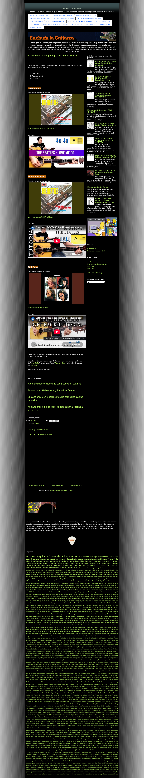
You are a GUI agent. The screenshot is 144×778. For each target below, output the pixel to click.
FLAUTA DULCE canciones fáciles (55, 21)
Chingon (112, 688)
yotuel (116, 675)
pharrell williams (53, 763)
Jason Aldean (99, 699)
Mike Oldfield (64, 712)
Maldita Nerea (49, 710)
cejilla (58, 561)
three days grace (78, 581)
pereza (103, 633)
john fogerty (71, 666)
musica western (113, 758)
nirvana (93, 559)
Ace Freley (81, 605)
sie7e (71, 636)
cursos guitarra (93, 568)
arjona (28, 561)
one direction (80, 563)
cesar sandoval (63, 734)
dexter (50, 739)
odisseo (60, 761)
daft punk (45, 609)
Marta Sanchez (109, 710)
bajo (79, 559)
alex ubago (44, 607)
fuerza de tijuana (92, 741)
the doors (29, 616)
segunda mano (62, 767)
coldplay (69, 572)
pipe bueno (61, 763)
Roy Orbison (64, 719)
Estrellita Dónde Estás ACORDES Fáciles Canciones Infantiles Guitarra (105, 200)
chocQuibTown (79, 734)
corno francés (58, 736)
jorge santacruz (38, 750)
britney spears (46, 732)
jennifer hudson (72, 747)
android (93, 728)
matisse (42, 581)
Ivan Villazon (59, 699)
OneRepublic (68, 620)
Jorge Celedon (70, 701)
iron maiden (114, 561)
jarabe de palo (88, 592)
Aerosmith (67, 616)
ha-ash (41, 576)
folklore (56, 570)
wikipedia (94, 583)
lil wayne (31, 754)
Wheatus (63, 725)
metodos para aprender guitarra (50, 758)
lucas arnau (81, 668)
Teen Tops (65, 721)
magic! (109, 668)
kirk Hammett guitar (50, 752)
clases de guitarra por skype (106, 734)
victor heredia (98, 772)
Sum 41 (48, 721)
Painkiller (67, 715)
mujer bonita (95, 758)
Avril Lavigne (102, 616)
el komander (102, 585)
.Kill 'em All (45, 616)
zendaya (108, 774)
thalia (85, 769)
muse (79, 570)
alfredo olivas (33, 728)
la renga (100, 629)
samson (112, 765)
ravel (116, 763)
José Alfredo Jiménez (77, 574)
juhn (76, 750)
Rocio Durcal (38, 719)
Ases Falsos (80, 616)
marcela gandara (76, 631)
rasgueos (88, 570)
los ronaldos (73, 668)
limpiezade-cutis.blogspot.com (97, 264)
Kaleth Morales (61, 596)
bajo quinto (55, 730)
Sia (39, 607)
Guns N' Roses (92, 581)
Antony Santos (57, 684)
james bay (47, 747)
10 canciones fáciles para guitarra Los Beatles (51, 390)
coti (74, 572)
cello (53, 734)
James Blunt (91, 699)
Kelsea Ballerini (30, 647)
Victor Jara (78, 590)
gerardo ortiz (63, 570)
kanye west (98, 750)
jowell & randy (65, 750)
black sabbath (113, 574)
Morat (36, 607)
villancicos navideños (67, 568)
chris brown (97, 607)
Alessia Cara (80, 682)
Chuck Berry (69, 642)
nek (107, 671)
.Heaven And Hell (97, 677)
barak (76, 730)
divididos (71, 625)
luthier (96, 668)
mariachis (47, 603)
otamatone (96, 761)
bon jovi (75, 607)
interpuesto (60, 745)
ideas (27, 745)
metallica (34, 563)
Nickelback (100, 649)
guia (72, 743)
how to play (111, 743)
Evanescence (90, 642)
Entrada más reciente (36, 485)
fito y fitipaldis (78, 576)
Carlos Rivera (97, 605)
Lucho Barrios (35, 649)
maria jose (48, 756)
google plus (52, 743)
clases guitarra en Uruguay (78, 660)
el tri (38, 600)
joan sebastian (72, 570)
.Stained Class (82, 679)
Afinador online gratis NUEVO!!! (51, 24)
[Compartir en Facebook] (56, 421)
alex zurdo (111, 725)
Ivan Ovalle (51, 699)
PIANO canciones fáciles (36, 21)
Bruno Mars (39, 579)
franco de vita (70, 627)
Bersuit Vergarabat (112, 616)
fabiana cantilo (47, 664)
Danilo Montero (113, 690)
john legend (58, 629)
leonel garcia (111, 600)
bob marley (39, 572)
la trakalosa (73, 611)
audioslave (75, 655)
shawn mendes (49, 576)
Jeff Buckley (98, 618)
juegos (40, 587)
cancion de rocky (51, 657)
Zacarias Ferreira (81, 725)
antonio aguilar (109, 728)
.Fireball (89, 677)
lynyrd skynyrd (103, 668)
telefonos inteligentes (45, 675)
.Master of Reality (35, 605)
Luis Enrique (43, 649)
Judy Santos (66, 704)
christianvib (113, 557)
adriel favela (104, 725)
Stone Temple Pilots (40, 721)
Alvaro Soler (114, 640)
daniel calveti (56, 625)
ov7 (93, 633)
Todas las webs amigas (95, 273)
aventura (115, 590)
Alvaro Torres (105, 682)
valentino (73, 772)
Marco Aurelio (92, 710)
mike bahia (61, 633)
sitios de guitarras (31, 769)
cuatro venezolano (86, 736)
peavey (57, 673)
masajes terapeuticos (71, 756)
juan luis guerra (86, 600)
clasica (36, 736)
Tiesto (31, 723)
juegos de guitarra (99, 592)
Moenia (76, 712)
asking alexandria (60, 655)
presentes (84, 763)
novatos (84, 594)
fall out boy (55, 664)
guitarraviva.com (30, 666)
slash (105, 673)
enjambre (33, 627)
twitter (38, 638)
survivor (64, 769)
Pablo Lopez (52, 715)
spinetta (55, 769)
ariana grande (66, 585)
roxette (91, 765)
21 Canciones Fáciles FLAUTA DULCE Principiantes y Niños (102, 78)
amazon (73, 728)
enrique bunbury (35, 583)
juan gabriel (87, 572)
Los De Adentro (113, 706)
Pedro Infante (103, 596)
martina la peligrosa (58, 756)
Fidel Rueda (106, 642)
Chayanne (100, 583)
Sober (27, 721)
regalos (52, 765)
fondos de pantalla (112, 579)
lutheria (97, 611)
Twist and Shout (60, 363)
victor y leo (115, 772)
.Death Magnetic (81, 677)
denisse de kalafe (49, 662)
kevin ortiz (66, 629)
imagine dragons (78, 592)
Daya (43, 693)
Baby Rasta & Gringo (72, 684)
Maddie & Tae (40, 710)
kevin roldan (73, 629)
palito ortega (103, 761)
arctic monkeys (83, 579)
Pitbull (110, 596)
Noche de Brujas (31, 715)
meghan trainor (54, 671)
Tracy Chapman (49, 723)
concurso (33, 609)
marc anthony (68, 594)
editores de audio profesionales (100, 625)
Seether (103, 719)
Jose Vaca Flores (100, 701)
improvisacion (33, 745)
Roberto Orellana (113, 717)
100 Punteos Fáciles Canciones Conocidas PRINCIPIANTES (103, 95)
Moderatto (71, 712)
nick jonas (43, 761)
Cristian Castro (51, 618)
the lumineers (97, 636)
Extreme (97, 642)
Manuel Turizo (73, 710)
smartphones (111, 673)
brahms (28, 732)
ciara (57, 660)
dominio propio (75, 739)
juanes (57, 565)
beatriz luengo (82, 655)
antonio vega (57, 622)
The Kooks (91, 651)
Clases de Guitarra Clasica (94, 565)
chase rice (71, 734)
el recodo (35, 576)
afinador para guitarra (107, 653)
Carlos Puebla (40, 688)
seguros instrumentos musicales (80, 767)
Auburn (64, 684)
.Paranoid (44, 605)
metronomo (114, 631)
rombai (87, 765)
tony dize (39, 772)
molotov (68, 633)
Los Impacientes (30, 708)
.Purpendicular (109, 638)
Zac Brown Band (71, 725)
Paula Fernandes (106, 715)
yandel (39, 616)
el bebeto (33, 600)
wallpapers (67, 574)
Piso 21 (77, 620)
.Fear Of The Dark (98, 603)
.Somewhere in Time (54, 605)
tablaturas (85, 557)
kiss (100, 600)
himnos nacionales (102, 743)
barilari (80, 730)
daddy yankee (109, 598)
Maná (37, 561)
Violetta (55, 725)
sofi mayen (43, 769)
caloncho (52, 732)
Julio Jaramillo (107, 644)
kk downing (65, 752)
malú (99, 754)
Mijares (58, 712)
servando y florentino (103, 767)
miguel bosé (84, 671)
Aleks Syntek (99, 640)
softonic (79, 636)
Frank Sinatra (114, 642)
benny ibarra (90, 655)
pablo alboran (79, 565)
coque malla (106, 660)
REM (81, 620)
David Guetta (64, 618)
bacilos (85, 622)
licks (109, 752)
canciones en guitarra (74, 657)
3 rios (73, 640)
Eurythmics (54, 695)
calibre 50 (51, 570)
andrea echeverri (86, 728)
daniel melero (105, 736)
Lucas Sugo (74, 708)
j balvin (93, 570)
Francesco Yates (35, 697)
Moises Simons (83, 712)
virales (28, 774)
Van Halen (87, 723)
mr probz (88, 758)
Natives (108, 712)
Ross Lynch (56, 719)
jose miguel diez (56, 750)
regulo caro (61, 581)
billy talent (102, 655)
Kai (71, 704)
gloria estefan (30, 743)
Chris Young (35, 690)
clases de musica (91, 598)
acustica (94, 725)
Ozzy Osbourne (40, 715)
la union (113, 666)
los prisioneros (52, 631)
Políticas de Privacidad (36, 27)
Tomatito (42, 723)
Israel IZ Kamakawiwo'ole (40, 699)
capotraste (114, 622)
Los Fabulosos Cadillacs (74, 596)
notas (97, 570)
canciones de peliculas (64, 559)
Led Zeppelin (108, 583)
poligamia (67, 763)
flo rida (63, 627)
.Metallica (52, 616)
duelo (71, 662)
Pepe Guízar (35, 717)
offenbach (65, 761)
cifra (91, 734)
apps (27, 730)
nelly (31, 761)
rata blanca (111, 763)
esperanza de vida (47, 741)
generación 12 (111, 741)
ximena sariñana (87, 774)
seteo (67, 636)
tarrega (69, 769)
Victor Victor (37, 725)
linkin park (29, 581)
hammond (89, 743)
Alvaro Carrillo (96, 682)
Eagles (92, 618)
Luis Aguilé (91, 708)
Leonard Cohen (47, 706)
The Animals (72, 721)
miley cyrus (53, 603)
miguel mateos (42, 633)
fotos (83, 609)
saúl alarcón (41, 767)
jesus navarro (103, 747)
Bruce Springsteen (71, 686)
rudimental (96, 765)
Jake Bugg (47, 644)
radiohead (69, 614)
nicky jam (115, 568)
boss (116, 730)
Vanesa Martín (94, 723)
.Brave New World (68, 677)
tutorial (35, 616)
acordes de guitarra (37, 556)
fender (109, 585)
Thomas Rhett (99, 651)
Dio (74, 642)
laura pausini (40, 668)
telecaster (74, 769)
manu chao (66, 631)
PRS (47, 715)
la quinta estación (91, 629)
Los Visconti (66, 708)
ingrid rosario (46, 745)
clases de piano (31, 559)
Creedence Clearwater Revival (46, 590)
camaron (73, 732)
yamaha (94, 774)
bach (56, 598)
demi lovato (40, 662)
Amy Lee (112, 682)
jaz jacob (60, 747)
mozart (84, 758)
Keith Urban (114, 644)
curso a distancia (39, 625)
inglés (112, 609)
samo (54, 636)
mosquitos (90, 268)
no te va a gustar (79, 587)
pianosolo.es (91, 249)
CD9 (103, 686)
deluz (36, 739)
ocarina (55, 761)
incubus (40, 745)
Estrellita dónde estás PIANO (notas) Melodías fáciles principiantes (105, 63)
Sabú (87, 719)
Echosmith (107, 693)
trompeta (54, 772)
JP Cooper (69, 699)
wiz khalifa (75, 774)
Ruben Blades (72, 719)
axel (107, 574)
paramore (98, 633)
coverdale (65, 736)
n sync (28, 761)
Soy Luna (75, 579)
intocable (54, 600)
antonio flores (40, 655)
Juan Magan (106, 618)
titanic (35, 772)
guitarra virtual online (101, 627)
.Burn (75, 677)
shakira (61, 574)
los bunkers (64, 587)
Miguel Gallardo (42, 712)
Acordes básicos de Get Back (38, 307)
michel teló (71, 671)
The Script (112, 721)
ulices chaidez (78, 603)
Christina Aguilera (53, 690)
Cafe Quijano (109, 686)
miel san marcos (31, 633)
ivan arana (29, 747)
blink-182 (29, 592)
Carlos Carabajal (30, 688)
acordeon (89, 725)
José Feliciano (51, 596)
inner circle (54, 745)
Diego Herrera (59, 693)
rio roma (107, 572)
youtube (28, 677)
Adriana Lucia (45, 682)
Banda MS (79, 561)
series (40, 563)
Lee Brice (35, 706)
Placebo (110, 649)
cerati (49, 572)
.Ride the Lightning (31, 640)
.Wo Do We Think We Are (94, 679)
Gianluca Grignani (31, 644)
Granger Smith (71, 697)
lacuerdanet (85, 752)
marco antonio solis (37, 603)
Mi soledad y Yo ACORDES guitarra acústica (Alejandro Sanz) (105, 172)
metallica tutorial (113, 756)
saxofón (35, 767)
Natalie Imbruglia (100, 712)
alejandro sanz (88, 561)
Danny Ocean (30, 693)
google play (45, 743)
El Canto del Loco (81, 642)
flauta (33, 561)
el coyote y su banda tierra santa (89, 662)
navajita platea (101, 671)
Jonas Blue (62, 701)
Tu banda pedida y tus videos (63, 723)
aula (48, 730)
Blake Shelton (37, 642)
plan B (108, 633)
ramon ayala (38, 636)
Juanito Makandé (57, 704)
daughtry (112, 736)
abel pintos (44, 570)
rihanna (77, 583)
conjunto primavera (97, 660)
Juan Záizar (35, 704)
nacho (94, 671)
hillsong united (30, 629)
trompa (50, 772)
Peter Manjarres (54, 717)
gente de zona (69, 664)
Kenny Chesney (39, 647)
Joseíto (108, 701)
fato (47, 627)
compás (45, 736)
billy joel (96, 655)
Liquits (67, 706)
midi (61, 758)
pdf (89, 594)
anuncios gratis (42, 585)
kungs (70, 752)
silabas (116, 767)
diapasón (55, 739)
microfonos (77, 671)
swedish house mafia (32, 675)
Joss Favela (75, 644)
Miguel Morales (51, 712)
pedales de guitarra (51, 581)
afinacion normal (96, 653)
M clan (34, 710)
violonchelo (29, 596)
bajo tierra (61, 730)
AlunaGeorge (88, 682)
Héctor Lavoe (111, 697)
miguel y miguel (52, 633)
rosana (59, 603)
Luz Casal (29, 710)
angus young (100, 590)
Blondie (32, 686)
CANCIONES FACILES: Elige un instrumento (80, 21)
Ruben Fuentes (81, 719)
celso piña (96, 657)
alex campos (39, 598)
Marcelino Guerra (82, 710)
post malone (77, 763)
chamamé (29, 660)
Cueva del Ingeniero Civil (96, 251)
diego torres (64, 625)
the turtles (67, 675)
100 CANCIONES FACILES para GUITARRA (89, 18)
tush (79, 675)
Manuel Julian (65, 710)
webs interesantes (47, 774)
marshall (47, 671)
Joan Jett (68, 644)
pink (38, 614)
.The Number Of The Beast (69, 605)
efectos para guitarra (94, 579)
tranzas (34, 638)
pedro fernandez (37, 763)
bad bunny (91, 622)
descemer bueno (43, 739)
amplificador (47, 598)
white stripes (44, 638)
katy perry (95, 600)
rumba (101, 765)
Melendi (45, 563)
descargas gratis (59, 662)
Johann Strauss (48, 701)
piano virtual (89, 587)
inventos (88, 745)
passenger (29, 763)
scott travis (54, 767)
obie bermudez (36, 673)
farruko (55, 592)
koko (102, 666)
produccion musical (46, 614)
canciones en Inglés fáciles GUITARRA (40, 18)
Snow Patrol (73, 651)
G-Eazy (43, 697)
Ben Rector (93, 684)
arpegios (53, 561)
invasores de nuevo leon (78, 745)
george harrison (78, 664)
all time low (59, 728)
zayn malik (40, 677)
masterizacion (106, 631)
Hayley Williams (96, 697)
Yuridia (39, 653)
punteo (63, 614)
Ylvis (35, 653)
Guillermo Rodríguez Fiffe (83, 697)
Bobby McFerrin (46, 642)
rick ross (65, 765)
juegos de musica (95, 576)
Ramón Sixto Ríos (90, 717)
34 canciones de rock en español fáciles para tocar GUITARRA (104, 140)
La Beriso (112, 704)
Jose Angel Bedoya (80, 701)
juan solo (72, 750)
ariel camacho (44, 561)
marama (71, 587)
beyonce (100, 730)
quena (89, 763)
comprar (40, 736)
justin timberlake (56, 611)
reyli (74, 614)
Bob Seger (55, 686)
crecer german (72, 736)
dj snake (77, 625)
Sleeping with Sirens (112, 719)
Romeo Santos (30, 572)
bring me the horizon (38, 592)
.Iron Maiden (108, 603)
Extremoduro (68, 695)
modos (90, 671)
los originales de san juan (74, 754)
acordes (93, 590)
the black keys (101, 614)
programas (114, 633)
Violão (59, 725)
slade (37, 769)
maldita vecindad (40, 671)
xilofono (80, 774)
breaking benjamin (36, 732)
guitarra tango (114, 664)
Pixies (105, 649)
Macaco (49, 649)
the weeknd (114, 594)
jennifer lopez (81, 747)
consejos (50, 736)
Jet (57, 644)
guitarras (69, 592)
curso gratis (100, 598)
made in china (94, 754)
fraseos (84, 741)
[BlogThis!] (52, 421)
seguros (68, 767)
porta (72, 763)
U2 (76, 568)
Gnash (64, 697)
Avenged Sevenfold (91, 616)
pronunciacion (56, 614)
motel (79, 758)
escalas (79, 609)
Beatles (36, 424)
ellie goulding (103, 662)
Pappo (72, 715)
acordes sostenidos (85, 653)
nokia (47, 761)
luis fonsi (48, 594)
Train (111, 620)
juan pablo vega (34, 611)
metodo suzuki (37, 758)
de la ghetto (32, 662)
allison (35, 585)
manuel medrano (57, 594)
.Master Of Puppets (40, 596)
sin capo (115, 587)
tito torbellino (74, 675)
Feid (101, 642)
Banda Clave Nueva (84, 684)
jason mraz (61, 600)
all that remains (50, 728)
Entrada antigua (76, 485)
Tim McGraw (108, 651)
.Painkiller (61, 679)
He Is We (104, 697)
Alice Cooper (106, 640)
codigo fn (88, 660)
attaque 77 (69, 655)
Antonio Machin (48, 684)
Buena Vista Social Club (58, 642)
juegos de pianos (48, 587)
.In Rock (31, 679)
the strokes (105, 636)
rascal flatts (104, 763)
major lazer (115, 668)
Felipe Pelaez (95, 695)
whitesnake (61, 774)
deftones (32, 739)
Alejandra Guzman (70, 682)
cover (112, 660)
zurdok (113, 774)
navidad (29, 565)
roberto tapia (81, 765)
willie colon (68, 774)
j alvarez (34, 747)
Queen (116, 572)
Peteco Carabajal (44, 717)
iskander (106, 745)
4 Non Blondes (80, 640)
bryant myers (42, 657)
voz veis (103, 675)
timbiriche (102, 769)
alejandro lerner (48, 622)
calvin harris (67, 732)
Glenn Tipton (49, 697)
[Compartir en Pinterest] (58, 421)
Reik (86, 563)
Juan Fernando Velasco (86, 644)
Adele (56, 576)
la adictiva (57, 587)
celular (57, 734)
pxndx (108, 576)
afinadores (111, 581)
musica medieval (104, 758)
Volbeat (114, 651)
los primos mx (66, 668)
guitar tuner (90, 627)
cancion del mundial (62, 657)
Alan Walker (61, 682)
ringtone (70, 765)
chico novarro (36, 660)
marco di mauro (30, 756)
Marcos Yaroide (100, 710)
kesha (35, 752)
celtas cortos (102, 657)
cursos (39, 609)
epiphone (28, 741)
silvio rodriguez (105, 594)
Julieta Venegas (97, 644)
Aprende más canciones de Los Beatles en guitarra (54, 383)
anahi (27, 655)
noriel (51, 761)
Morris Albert (91, 712)
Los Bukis (33, 620)
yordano (103, 774)
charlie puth (29, 625)
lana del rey (106, 629)
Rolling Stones (102, 581)
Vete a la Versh (103, 723)
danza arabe (91, 266)
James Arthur (83, 699)
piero (76, 673)
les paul (59, 668)
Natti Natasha (114, 712)
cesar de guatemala (112, 657)
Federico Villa (86, 695)
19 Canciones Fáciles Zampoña (98, 187)
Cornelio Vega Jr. (40, 618)
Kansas (74, 704)
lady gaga (29, 594)
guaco (93, 664)
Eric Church (42, 695)
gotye (89, 664)
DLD (112, 572)
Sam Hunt (98, 719)
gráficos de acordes (77, 24)
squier (60, 769)
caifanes (41, 574)
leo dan (104, 600)
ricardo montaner (81, 614)
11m (104, 679)
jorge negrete (86, 666)
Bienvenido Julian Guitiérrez (105, 684)
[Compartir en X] (54, 421)
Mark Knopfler (56, 649)
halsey (84, 743)
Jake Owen (75, 699)
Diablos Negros (50, 693)
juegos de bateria (45, 611)
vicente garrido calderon (87, 772)
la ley (68, 611)
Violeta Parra (30, 598)
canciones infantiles (68, 561)
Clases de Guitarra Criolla (109, 559)
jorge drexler (78, 666)
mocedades (68, 758)
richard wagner (58, 765)
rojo (44, 636)
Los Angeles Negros (78, 647)
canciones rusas (102, 732)
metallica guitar (92, 756)
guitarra (40, 559)
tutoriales (115, 563)
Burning (99, 686)
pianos (103, 576)
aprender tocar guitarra (54, 585)
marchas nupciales (112, 754)
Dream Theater (84, 618)
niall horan (36, 761)
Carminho (47, 688)
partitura (28, 570)
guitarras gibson (113, 627)
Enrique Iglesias (113, 570)
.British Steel (72, 638)
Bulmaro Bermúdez (91, 686)
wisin (85, 581)
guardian (67, 743)
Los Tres (85, 596)
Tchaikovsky (58, 721)
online (89, 633)
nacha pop (74, 633)
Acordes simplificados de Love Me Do (41, 128)
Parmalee (91, 715)
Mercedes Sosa (74, 649)
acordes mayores (36, 622)
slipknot (28, 590)
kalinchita (91, 750)
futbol (76, 627)
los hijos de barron (41, 631)
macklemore (85, 754)
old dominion (72, 761)
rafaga (99, 763)
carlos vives (94, 585)
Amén (34, 684)
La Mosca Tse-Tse (53, 647)
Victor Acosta (30, 725)
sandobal (83, 673)
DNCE (58, 618)
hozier (44, 666)
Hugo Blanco (40, 644)
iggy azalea (50, 666)
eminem (109, 662)
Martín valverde (64, 649)
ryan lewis (106, 765)
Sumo (52, 721)
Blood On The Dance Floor (43, 686)
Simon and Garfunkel (63, 651)
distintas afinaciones (64, 739)
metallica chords (83, 756)
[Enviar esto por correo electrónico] (50, 421)
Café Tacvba (47, 579)
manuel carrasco (113, 611)
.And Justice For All (62, 638)
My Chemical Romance (44, 620)
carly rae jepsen (47, 734)
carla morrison (85, 585)
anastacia (78, 728)
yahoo (112, 675)
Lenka (40, 706)
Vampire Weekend (78, 723)
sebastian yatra (92, 614)
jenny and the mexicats (92, 747)
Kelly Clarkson (97, 704)
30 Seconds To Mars (112, 679)
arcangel (65, 622)
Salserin (92, 719)
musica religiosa (31, 614)
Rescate (105, 717)
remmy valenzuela (99, 587)
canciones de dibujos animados (100, 563)
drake (81, 739)
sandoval (89, 673)
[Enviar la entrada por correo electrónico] (46, 421)
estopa (104, 579)
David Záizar (38, 693)
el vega (97, 739)
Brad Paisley (62, 686)
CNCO (66, 576)
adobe (99, 725)
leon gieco (54, 668)
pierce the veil (70, 673)
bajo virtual (68, 730)
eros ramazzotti (41, 627)
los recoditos (82, 611)
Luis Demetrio (98, 708)
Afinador (61, 576)
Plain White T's (63, 717)
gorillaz (86, 664)
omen (91, 761)
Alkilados (73, 616)
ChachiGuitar (84, 688)
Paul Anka (98, 715)
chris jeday (86, 734)
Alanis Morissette (90, 640)
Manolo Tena (56, 710)
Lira (71, 706)
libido (43, 594)
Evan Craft (61, 695)
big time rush (107, 730)
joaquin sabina (70, 600)
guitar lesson (82, 627)
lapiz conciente (93, 752)
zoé (87, 568)
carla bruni (111, 732)
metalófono (29, 758)
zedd (44, 677)
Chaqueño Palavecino (95, 688)
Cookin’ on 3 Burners (75, 690)
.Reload (116, 638)
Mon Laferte (93, 649)
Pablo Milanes (60, 715)
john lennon (48, 574)
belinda (89, 730)
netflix (109, 671)
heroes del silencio (47, 583)
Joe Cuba (34, 701)
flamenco (57, 627)
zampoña (33, 677)
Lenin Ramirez (64, 647)
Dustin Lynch (100, 693)
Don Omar (114, 605)
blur (96, 622)
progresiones (30, 636)
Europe (48, 695)
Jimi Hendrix (30, 607)
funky (63, 664)
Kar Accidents (89, 704)
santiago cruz (61, 636)
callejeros (108, 622)
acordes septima (74, 653)
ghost (41, 600)
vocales (39, 774)
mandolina (104, 754)
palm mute (110, 761)
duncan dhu (76, 662)
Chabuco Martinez (75, 688)
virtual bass (33, 774)
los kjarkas (64, 754)
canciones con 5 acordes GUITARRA (86, 15)
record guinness (30, 765)
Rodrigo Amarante (47, 719)
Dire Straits (60, 590)
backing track (58, 607)
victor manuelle (106, 772)
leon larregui (37, 594)
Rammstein (33, 651)
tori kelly (28, 638)
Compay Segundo (64, 690)
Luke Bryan (114, 708)
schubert (48, 767)
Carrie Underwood (55, 688)
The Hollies (91, 721)
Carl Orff (115, 686)
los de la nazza (56, 754)
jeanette (65, 747)
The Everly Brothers (82, 721)
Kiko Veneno (105, 704)
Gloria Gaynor (58, 697)
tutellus (69, 772)
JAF (64, 699)
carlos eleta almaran (36, 734)
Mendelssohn (33, 712)
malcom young (30, 671)
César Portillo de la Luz (102, 690)
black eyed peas (110, 655)
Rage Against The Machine (76, 717)
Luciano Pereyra (82, 708)
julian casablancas (83, 750)
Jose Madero (90, 701)
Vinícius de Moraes (46, 725)
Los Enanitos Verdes (91, 574)
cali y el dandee (83, 607)
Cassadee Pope (65, 688)
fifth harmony (62, 592)
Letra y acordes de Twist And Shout (40, 217)
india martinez (58, 666)
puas (79, 673)
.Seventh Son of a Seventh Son (62, 640)
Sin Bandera (63, 572)
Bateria (28, 563)
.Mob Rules (55, 679)
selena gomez (95, 594)
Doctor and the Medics (89, 693)
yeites (99, 774)
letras (92, 557)
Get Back (34, 365)
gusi (81, 743)
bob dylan (101, 622)
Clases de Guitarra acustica (64, 556)
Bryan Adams (81, 686)
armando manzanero (35, 730)
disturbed (66, 662)
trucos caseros (62, 772)
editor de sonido (85, 625)
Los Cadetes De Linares (92, 647)
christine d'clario (107, 607)
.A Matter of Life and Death (54, 677)
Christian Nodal (43, 690)
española (38, 741)
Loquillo (70, 647)
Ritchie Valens (88, 620)
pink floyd (45, 568)
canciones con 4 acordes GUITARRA (62, 15)
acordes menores (64, 653)
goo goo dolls (38, 743)
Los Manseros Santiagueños (107, 647)
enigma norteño (38, 664)
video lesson (93, 675)
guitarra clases (101, 557)
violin (98, 675)
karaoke (108, 750)
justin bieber (102, 568)
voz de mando (87, 603)
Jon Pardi (56, 701)
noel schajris (83, 633)
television (83, 583)
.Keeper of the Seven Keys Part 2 (86, 638)
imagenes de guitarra (60, 583)
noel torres (29, 673)
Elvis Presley (34, 695)
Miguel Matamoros (84, 649)
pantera (116, 761)
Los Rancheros (40, 708)
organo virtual (45, 673)
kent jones (30, 752)
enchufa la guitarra (112, 739)
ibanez (37, 629)
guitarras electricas (32, 587)
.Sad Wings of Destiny (71, 679)
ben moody (94, 730)
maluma (109, 568)
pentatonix (45, 763)
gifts (117, 741)
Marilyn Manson (69, 590)
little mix (36, 754)
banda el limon (76, 585)
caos (82, 657)
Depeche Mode (74, 618)
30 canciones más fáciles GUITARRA (64, 18)
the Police (90, 769)
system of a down (67, 603)
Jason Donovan (107, 699)
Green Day (53, 563)
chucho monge (51, 660)
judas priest (81, 568)
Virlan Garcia (86, 590)
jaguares (64, 666)
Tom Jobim (36, 723)
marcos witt (85, 631)
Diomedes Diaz (77, 693)
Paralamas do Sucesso (81, 715)
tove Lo (45, 772)
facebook (55, 741)
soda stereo (41, 565)
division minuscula (53, 609)
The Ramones (105, 721)
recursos (65, 24)
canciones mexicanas (101, 561)
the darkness (60, 675)
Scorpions (106, 620)
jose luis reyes (47, 750)
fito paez (51, 627)
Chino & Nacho (106, 605)
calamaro (29, 576)
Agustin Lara (53, 682)
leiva (99, 752)
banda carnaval (68, 607)
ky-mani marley (76, 752)
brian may (35, 657)
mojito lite (75, 758)
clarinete (95, 734)
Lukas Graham (107, 708)
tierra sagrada (113, 636)
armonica (51, 607)
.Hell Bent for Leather (108, 677)
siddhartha (101, 673)
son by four (50, 769)
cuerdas (98, 736)
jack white (41, 747)
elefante (71, 576)
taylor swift (69, 581)
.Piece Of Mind (100, 638)
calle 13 (91, 607)
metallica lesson (103, 756)
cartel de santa (88, 657)
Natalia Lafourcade (57, 620)
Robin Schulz (41, 651)
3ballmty (28, 682)
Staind (31, 721)
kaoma (103, 750)
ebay (84, 739)
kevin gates (41, 752)
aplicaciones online (49, 655)
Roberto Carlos (97, 620)
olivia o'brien (79, 761)
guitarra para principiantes (66, 563)
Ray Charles (99, 717)
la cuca (109, 666)
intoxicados (67, 745)
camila (45, 572)
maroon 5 (36, 581)
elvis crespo (103, 739)
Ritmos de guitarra (34, 24)
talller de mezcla (87, 636)
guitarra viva (85, 559)
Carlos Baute (30, 618)
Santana (115, 596)
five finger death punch (69, 741)
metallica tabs (63, 671)
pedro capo (62, 673)
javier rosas (54, 747)
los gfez (32, 631)
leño (106, 752)
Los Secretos (59, 708)
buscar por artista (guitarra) (103, 21)
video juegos (104, 570)
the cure (53, 675)
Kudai (46, 647)
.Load (36, 679)
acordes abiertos (54, 653)
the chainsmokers (112, 614)
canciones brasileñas (91, 732)
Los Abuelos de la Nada (86, 706)
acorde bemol (45, 653)
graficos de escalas (91, 24)
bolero (113, 730)
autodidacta (108, 590)
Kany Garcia (80, 704)
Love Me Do (35, 363)
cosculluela (49, 592)
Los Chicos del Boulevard (101, 706)
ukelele (88, 583)
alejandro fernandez (32, 574)
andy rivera (32, 655)
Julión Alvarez (36, 570)
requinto (52, 559)
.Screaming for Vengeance (44, 640)
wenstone (55, 774)
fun (60, 664)
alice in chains (42, 728)
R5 (113, 649)
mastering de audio (95, 631)
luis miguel (55, 574)
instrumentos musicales (47, 629)
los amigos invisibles (45, 754)
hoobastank (39, 666)
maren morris (77, 594)
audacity (43, 730)
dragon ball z (64, 609)
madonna (60, 631)
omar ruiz (86, 761)
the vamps (96, 769)
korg (105, 666)
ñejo (116, 774)
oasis (82, 570)
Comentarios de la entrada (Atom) (60, 490)
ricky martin (108, 587)
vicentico (34, 590)
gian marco (114, 585)
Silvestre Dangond (51, 651)
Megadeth (63, 579)
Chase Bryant (106, 688)
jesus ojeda (111, 747)
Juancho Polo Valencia (45, 704)
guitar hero (76, 743)
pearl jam (51, 673)
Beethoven (89, 605)
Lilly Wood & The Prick (58, 706)
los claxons (70, 583)
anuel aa (115, 728)
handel (94, 743)
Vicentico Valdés (113, 723)
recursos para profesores (42, 765)
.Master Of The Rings (44, 679)
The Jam (98, 721)
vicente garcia (85, 675)
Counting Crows (86, 690)
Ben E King (29, 642)
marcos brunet (40, 756)
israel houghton (113, 745)
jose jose (78, 600)
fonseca (86, 576)
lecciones (47, 668)
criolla (78, 736)
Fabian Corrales (77, 695)
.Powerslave (59, 616)
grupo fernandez (60, 743)
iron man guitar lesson (97, 745)
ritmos (34, 565)
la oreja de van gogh (111, 592)
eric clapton (72, 609)
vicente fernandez (67, 565)
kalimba (63, 611)
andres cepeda (54, 568)
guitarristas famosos (91, 609)
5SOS (33, 579)
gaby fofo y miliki (102, 741)
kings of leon (82, 629)
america (116, 653)
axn (50, 730)
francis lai (79, 741)
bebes (84, 730)
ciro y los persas (64, 660)
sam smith (49, 636)
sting (116, 673)
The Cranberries (82, 651)
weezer (108, 675)
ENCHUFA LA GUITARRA (72, 8)
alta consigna (66, 728)
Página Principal (57, 485)
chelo (83, 598)
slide (74, 636)
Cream (93, 690)
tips (32, 772)
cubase (94, 736)
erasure (33, 741)
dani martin (48, 625)
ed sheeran (37, 568)
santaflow (94, 673)
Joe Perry (40, 701)
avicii (52, 598)
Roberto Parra (30, 719)
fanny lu (60, 741)
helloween (101, 609)
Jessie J (53, 644)
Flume (101, 695)
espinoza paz (79, 572)
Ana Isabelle (39, 684)
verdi (78, 772)
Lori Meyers (75, 706)
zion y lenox (52, 638)
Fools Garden (107, 695)
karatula (113, 750)
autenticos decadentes (75, 622)
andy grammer (100, 728)
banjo (73, 730)
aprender (46, 559)
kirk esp (58, 752)
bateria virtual (62, 598)
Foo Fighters (56, 579)
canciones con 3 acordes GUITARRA (39, 15)
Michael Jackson (93, 596)
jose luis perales (95, 666)
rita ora (75, 765)
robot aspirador (92, 262)
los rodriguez (90, 611)
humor (116, 743)
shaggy (112, 767)
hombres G (47, 600)
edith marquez (90, 739)
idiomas (107, 609)
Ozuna (69, 579)
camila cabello (81, 732)
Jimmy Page (62, 644)
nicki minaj (115, 671)
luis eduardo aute (90, 668)
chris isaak (43, 660)
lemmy (103, 752)
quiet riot (94, 763)
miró (63, 758)
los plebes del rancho (98, 572)
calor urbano (59, 732)
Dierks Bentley (68, 693)
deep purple (55, 572)
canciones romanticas (74, 598)
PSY (73, 620)
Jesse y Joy (50, 565)
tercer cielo (80, 769)
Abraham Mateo (36, 682)
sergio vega (93, 767)
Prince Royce (102, 574)
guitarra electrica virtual (103, 664)
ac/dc (98, 559)
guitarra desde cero (105, 24)
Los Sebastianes (50, 708)
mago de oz (103, 611)
